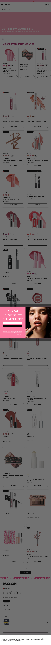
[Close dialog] (49, 308)
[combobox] (5, 323)
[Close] (49, 637)
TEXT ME (13, 326)
